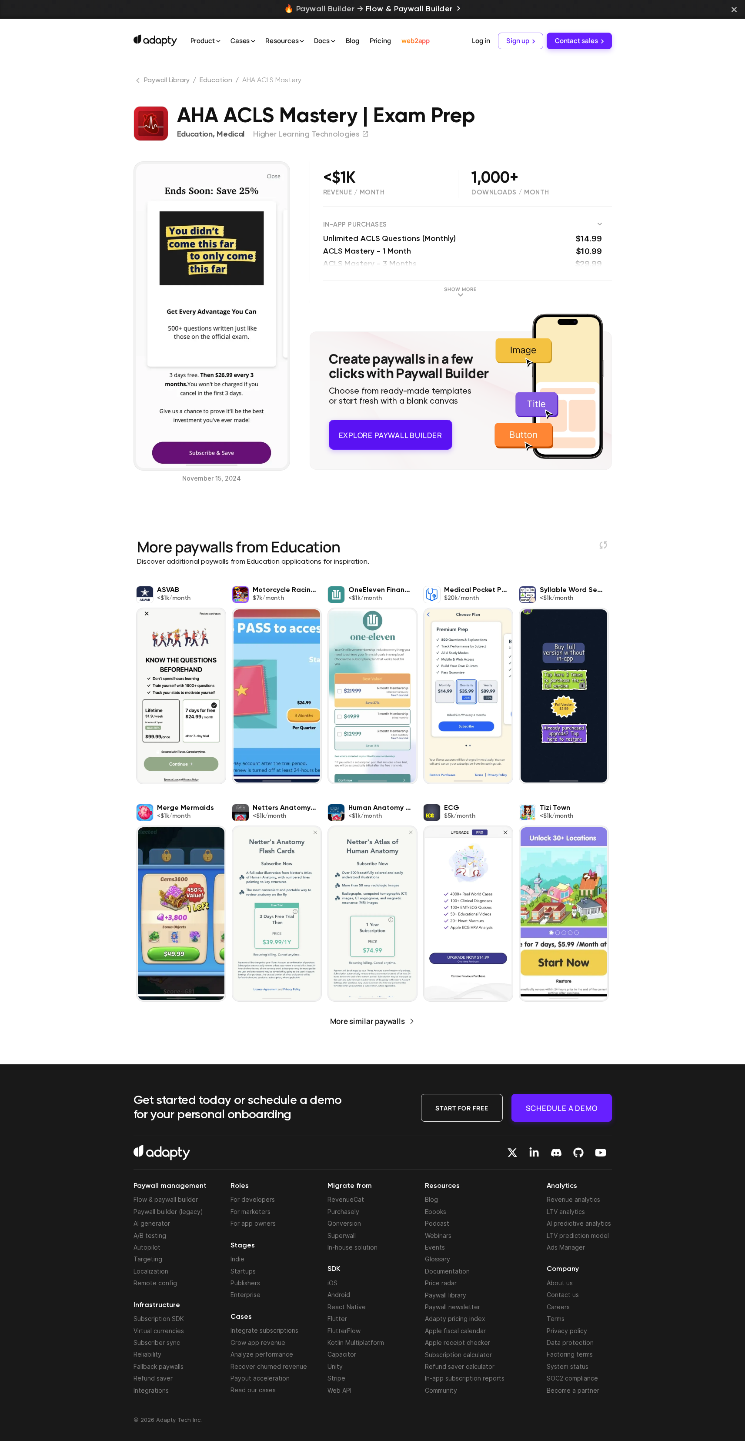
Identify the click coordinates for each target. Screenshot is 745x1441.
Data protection (570, 1342)
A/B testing (150, 1235)
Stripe (336, 1378)
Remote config (155, 1283)
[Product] (218, 41)
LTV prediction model (578, 1235)
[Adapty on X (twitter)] (512, 1152)
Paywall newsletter (452, 1307)
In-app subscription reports (464, 1378)
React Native (346, 1307)
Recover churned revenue (269, 1366)
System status (567, 1366)
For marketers (251, 1211)
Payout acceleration (260, 1378)
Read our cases (253, 1390)
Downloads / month (510, 192)
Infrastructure (157, 1305)
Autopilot (147, 1247)
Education (216, 80)
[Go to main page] (155, 40)
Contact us (563, 1294)
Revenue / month (354, 192)
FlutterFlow (344, 1330)
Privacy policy (567, 1330)
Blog (352, 40)
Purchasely (343, 1211)
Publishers (245, 1283)
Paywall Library (167, 80)
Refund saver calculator (459, 1366)
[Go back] (139, 82)
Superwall (341, 1235)
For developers (253, 1199)
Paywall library (445, 1295)
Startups (243, 1271)
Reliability (147, 1354)
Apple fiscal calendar (455, 1330)
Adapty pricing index (455, 1318)
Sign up (517, 40)
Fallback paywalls (159, 1366)
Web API (339, 1390)
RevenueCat (345, 1199)
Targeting (148, 1259)
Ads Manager (566, 1247)
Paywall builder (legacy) (168, 1211)
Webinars (438, 1235)
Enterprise (246, 1294)
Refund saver (153, 1378)
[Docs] (333, 41)
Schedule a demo (562, 1108)
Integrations (151, 1390)
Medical (230, 134)
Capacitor (341, 1354)
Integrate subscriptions (264, 1330)
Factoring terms (570, 1354)
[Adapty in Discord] (556, 1152)
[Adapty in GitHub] (578, 1152)
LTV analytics (566, 1211)
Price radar (441, 1283)
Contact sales (576, 40)
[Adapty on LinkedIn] (534, 1152)
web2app (415, 40)
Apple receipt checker (457, 1342)
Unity (335, 1366)
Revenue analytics (573, 1199)
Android (338, 1294)
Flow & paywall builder (166, 1199)
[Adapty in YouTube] (600, 1152)
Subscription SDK (159, 1318)
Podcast (437, 1223)
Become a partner (573, 1390)
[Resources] (301, 41)
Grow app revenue (258, 1342)
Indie (237, 1259)
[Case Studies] (253, 41)
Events (435, 1247)
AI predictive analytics (579, 1223)
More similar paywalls (367, 1021)
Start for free (461, 1107)
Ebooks (435, 1211)
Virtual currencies (159, 1330)
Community (441, 1390)
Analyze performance (262, 1354)
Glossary (437, 1259)
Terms (556, 1318)
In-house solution (352, 1247)
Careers (558, 1307)
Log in (481, 40)
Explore (390, 431)
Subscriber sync (157, 1342)
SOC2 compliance (572, 1378)
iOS (332, 1283)
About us (560, 1283)
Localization (151, 1271)
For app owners (253, 1223)
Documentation (447, 1271)
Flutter (337, 1318)
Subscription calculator (458, 1354)
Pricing (380, 40)
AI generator (152, 1223)
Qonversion (344, 1223)
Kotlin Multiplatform (355, 1342)
